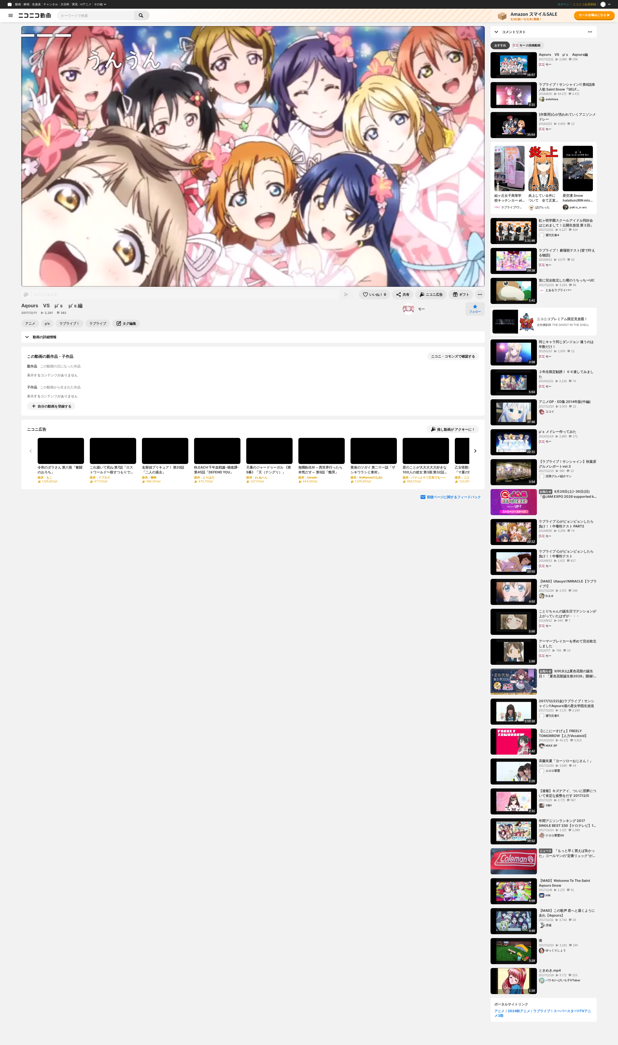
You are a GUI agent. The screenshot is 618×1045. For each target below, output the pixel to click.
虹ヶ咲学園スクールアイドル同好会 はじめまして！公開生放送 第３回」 (566, 222)
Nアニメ (85, 4)
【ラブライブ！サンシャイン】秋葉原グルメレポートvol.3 (567, 463)
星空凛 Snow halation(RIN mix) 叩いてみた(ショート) (577, 198)
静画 (26, 4)
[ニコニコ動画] (34, 15)
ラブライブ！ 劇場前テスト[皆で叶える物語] (567, 252)
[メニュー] (480, 294)
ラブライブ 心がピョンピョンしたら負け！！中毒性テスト (566, 553)
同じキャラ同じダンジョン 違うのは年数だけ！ (566, 344)
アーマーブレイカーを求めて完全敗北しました (567, 643)
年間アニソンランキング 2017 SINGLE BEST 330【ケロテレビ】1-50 (567, 823)
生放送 (36, 4)
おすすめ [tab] (500, 45)
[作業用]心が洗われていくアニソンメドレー (567, 116)
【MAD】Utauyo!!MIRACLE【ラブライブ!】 (568, 583)
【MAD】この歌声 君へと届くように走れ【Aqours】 (567, 912)
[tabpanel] (544, 523)
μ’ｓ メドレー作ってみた (557, 431)
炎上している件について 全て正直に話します (541, 198)
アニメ (499, 1011)
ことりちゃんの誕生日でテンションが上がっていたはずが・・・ (567, 613)
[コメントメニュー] (590, 32)
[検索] (142, 15)
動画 (18, 4)
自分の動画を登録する (54, 406)
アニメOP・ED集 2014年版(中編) (565, 402)
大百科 (65, 4)
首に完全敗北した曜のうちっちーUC (567, 280)
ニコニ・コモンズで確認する (453, 356)
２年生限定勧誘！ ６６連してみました (566, 374)
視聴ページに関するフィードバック (454, 497)
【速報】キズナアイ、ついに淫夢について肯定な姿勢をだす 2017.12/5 (567, 793)
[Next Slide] (475, 451)
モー (421, 309)
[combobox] (95, 15)
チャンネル (50, 4)
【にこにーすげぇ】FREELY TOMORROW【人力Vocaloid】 (563, 733)
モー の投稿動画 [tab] (530, 45)
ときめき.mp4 (550, 970)
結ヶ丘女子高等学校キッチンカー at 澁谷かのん (508, 198)
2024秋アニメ (519, 1011)
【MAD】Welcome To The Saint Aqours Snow (564, 882)
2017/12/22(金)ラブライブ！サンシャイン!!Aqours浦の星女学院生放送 (566, 703)
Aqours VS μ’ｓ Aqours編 (563, 54)
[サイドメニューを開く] (10, 15)
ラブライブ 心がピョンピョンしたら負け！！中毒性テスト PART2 (566, 523)
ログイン (563, 4)
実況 (75, 4)
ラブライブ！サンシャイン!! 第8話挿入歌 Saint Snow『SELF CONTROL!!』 (567, 86)
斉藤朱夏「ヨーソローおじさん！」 (566, 761)
